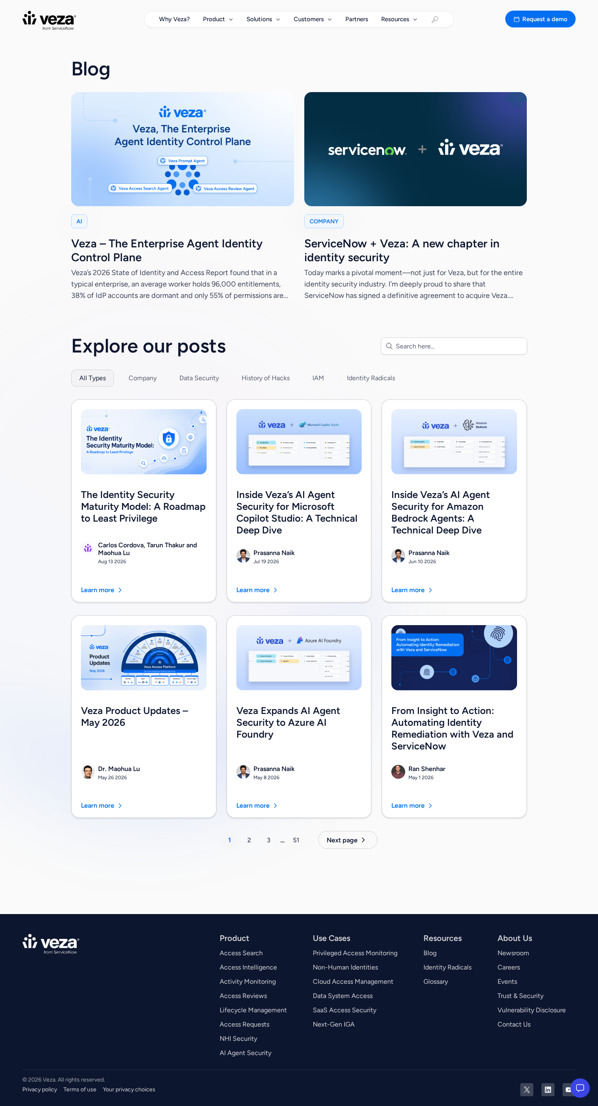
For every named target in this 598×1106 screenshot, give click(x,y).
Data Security (199, 378)
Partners (356, 19)
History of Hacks (266, 378)
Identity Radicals (371, 378)
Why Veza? (174, 19)
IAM (318, 378)
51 (296, 840)
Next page (342, 840)
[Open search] (435, 19)
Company (143, 378)
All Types (92, 378)
